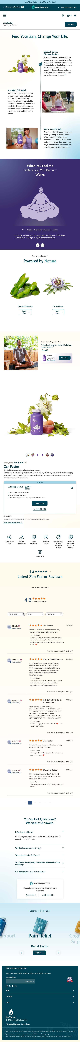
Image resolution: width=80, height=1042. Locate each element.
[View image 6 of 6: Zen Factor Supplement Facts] (52, 455)
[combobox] (35, 614)
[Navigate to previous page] (25, 803)
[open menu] (3, 15)
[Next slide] (58, 953)
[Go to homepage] (40, 8)
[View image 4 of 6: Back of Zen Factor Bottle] (42, 455)
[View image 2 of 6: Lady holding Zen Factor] (33, 455)
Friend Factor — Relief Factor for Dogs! (42, 2)
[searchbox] (14, 614)
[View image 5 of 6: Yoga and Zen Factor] (47, 455)
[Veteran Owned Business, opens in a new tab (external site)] (13, 7)
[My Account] (62, 15)
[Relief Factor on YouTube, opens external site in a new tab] (15, 986)
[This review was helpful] (67, 651)
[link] (66, 7)
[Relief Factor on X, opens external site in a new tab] (10, 986)
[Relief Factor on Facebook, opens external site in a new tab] (12, 986)
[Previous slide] (22, 953)
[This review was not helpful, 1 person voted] (70, 733)
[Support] (76, 15)
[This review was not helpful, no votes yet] (70, 651)
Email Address (11, 977)
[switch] (54, 614)
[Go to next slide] (42, 245)
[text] (39, 598)
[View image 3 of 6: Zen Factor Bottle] (38, 455)
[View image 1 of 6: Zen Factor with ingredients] (28, 455)
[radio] (40, 487)
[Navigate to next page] (55, 803)
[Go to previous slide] (37, 245)
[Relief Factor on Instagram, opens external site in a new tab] (7, 986)
